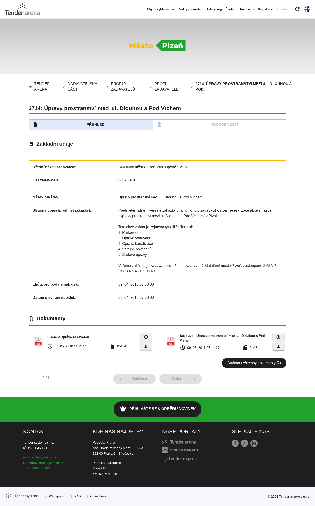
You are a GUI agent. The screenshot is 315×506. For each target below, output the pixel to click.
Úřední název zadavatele (54, 167)
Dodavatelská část (82, 86)
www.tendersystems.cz (39, 457)
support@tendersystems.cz (43, 463)
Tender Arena (42, 86)
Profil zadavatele (166, 86)
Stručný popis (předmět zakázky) (61, 210)
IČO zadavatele (46, 180)
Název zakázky (45, 197)
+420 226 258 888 (36, 468)
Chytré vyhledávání (160, 9)
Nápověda (247, 9)
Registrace (265, 9)
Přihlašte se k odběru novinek (157, 409)
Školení (231, 9)
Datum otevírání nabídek (54, 297)
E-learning (214, 9)
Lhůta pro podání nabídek (55, 284)
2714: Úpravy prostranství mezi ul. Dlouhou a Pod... (244, 86)
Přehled (69, 124)
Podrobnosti (197, 124)
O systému (98, 496)
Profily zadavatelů (190, 9)
